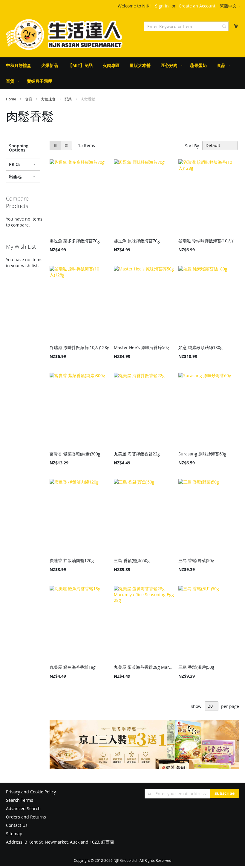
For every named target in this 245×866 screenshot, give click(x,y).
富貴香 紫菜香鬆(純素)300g (75, 454)
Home (11, 99)
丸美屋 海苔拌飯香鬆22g (137, 454)
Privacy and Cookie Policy (31, 792)
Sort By (192, 145)
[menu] (122, 73)
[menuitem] (18, 65)
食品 (29, 99)
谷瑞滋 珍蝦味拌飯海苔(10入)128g (208, 241)
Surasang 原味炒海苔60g (202, 454)
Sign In (162, 6)
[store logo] (64, 34)
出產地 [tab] (15, 176)
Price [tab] (15, 164)
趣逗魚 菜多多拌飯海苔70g (75, 241)
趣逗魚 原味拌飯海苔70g (137, 241)
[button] (230, 6)
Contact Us (16, 825)
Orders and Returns (26, 817)
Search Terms (19, 800)
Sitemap (14, 833)
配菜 (69, 99)
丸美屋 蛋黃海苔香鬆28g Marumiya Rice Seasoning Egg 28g (144, 667)
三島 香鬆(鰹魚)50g (132, 560)
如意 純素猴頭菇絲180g (200, 347)
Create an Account (197, 6)
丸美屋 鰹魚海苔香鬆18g (73, 667)
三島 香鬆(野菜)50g (196, 560)
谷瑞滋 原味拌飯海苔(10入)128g (79, 347)
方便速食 (48, 99)
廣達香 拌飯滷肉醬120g (72, 560)
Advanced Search (23, 808)
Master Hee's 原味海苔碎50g (141, 347)
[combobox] (186, 26)
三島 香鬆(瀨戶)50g (196, 667)
